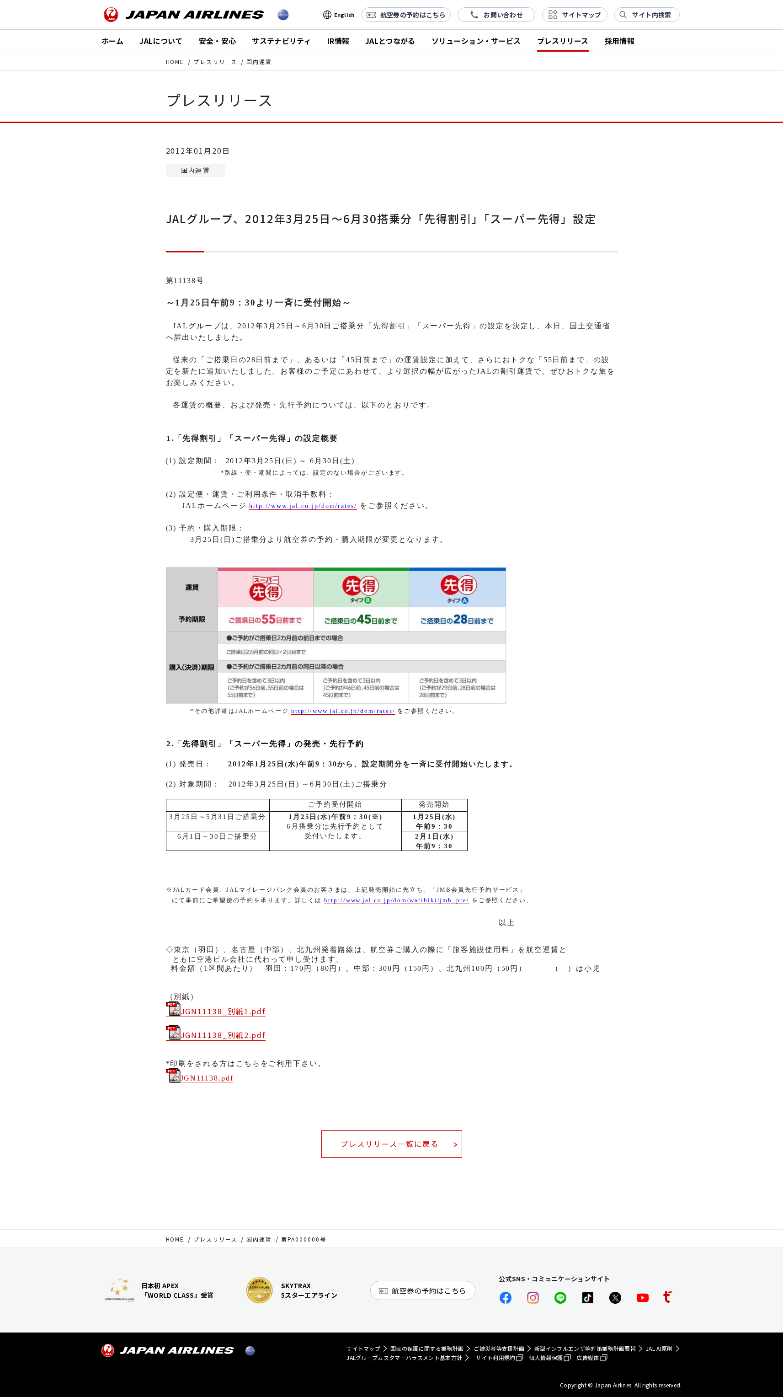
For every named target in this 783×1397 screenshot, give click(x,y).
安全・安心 (217, 40)
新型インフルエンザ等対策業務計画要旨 (585, 1348)
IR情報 (338, 40)
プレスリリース (563, 40)
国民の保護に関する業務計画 (426, 1348)
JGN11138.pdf (207, 1078)
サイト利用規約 (495, 1357)
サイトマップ (363, 1348)
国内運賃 (259, 1239)
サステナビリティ (281, 40)
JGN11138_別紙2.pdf (223, 1034)
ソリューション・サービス (476, 40)
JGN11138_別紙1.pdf (223, 1011)
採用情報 (619, 40)
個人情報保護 (546, 1357)
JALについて (160, 40)
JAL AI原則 (659, 1348)
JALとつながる (390, 40)
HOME (175, 61)
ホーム (112, 40)
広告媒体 (587, 1357)
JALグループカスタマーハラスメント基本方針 (404, 1357)
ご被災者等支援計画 (499, 1348)
